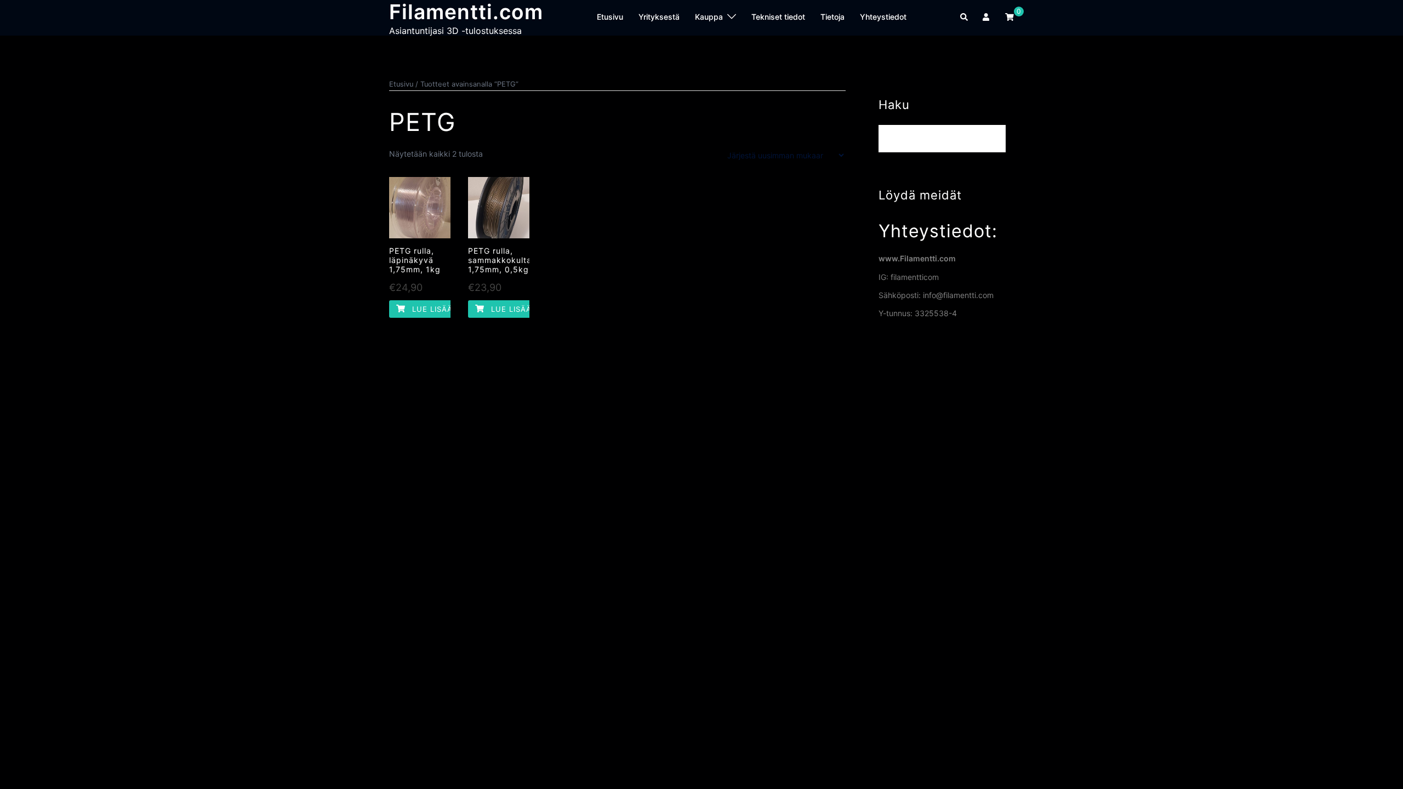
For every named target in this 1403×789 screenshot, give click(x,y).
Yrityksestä (659, 16)
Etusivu (610, 16)
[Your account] (987, 17)
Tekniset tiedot (778, 16)
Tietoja (832, 16)
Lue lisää (431, 309)
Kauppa (709, 16)
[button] (964, 17)
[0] (1009, 16)
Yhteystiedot (883, 16)
